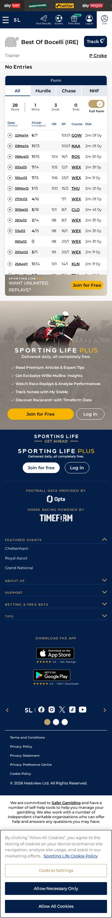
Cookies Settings (56, 870)
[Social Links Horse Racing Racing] (56, 722)
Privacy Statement (25, 756)
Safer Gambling (66, 802)
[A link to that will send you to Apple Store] (56, 656)
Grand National (19, 567)
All (17, 91)
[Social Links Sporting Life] (47, 722)
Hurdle (43, 91)
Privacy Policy (21, 747)
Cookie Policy (20, 774)
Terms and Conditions (27, 737)
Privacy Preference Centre (31, 765)
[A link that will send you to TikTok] (72, 710)
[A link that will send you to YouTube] (82, 710)
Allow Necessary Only (56, 888)
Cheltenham (16, 548)
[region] (56, 874)
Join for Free (87, 285)
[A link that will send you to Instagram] (52, 710)
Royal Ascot (16, 558)
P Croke (98, 55)
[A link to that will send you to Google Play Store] (56, 678)
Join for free (41, 468)
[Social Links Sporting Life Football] (65, 722)
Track (93, 41)
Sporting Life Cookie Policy (71, 855)
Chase (69, 91)
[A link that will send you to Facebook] (41, 710)
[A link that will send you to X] (62, 710)
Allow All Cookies (56, 906)
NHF (94, 91)
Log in (77, 468)
